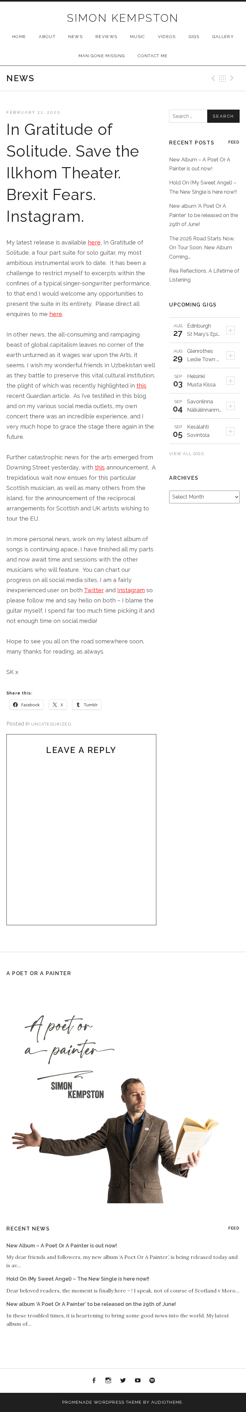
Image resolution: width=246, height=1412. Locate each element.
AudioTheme (167, 1402)
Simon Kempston (123, 18)
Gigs (194, 36)
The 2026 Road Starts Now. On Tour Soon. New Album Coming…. (201, 248)
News (75, 36)
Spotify (152, 1380)
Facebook (94, 1380)
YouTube (138, 1380)
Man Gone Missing (101, 55)
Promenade (77, 1402)
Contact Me (153, 55)
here (94, 242)
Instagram (131, 590)
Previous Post (212, 78)
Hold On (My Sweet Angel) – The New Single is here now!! (77, 1279)
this (141, 385)
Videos (167, 36)
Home (19, 36)
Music (137, 36)
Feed (234, 142)
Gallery (223, 36)
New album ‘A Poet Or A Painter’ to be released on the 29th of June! (203, 215)
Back (222, 78)
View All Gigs (187, 453)
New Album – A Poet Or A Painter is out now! (61, 1246)
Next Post (233, 78)
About (47, 36)
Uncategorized (51, 724)
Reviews (106, 36)
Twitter (94, 590)
